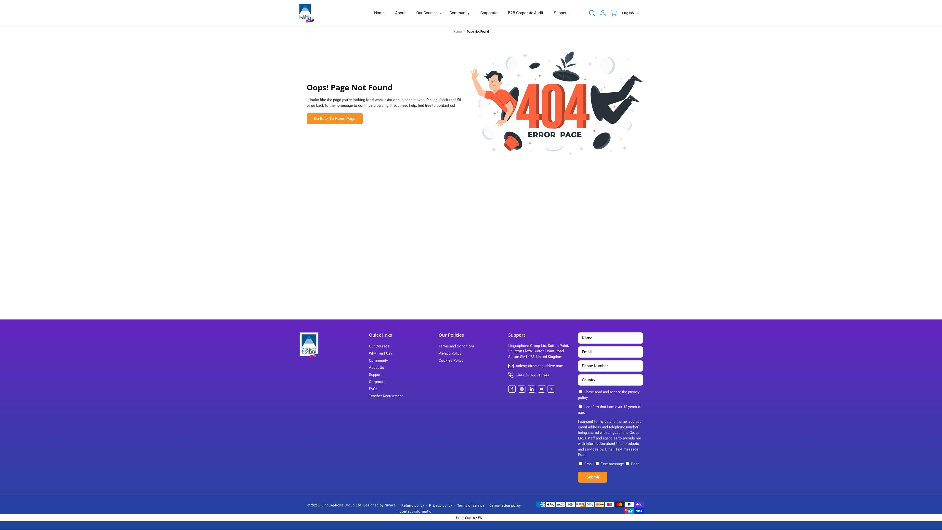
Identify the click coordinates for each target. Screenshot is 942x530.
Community (378, 360)
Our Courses (379, 346)
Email (589, 464)
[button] (427, 13)
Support (375, 374)
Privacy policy (440, 505)
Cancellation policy (505, 505)
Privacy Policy (450, 353)
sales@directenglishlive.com (539, 366)
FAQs (373, 389)
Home (457, 31)
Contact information (416, 511)
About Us (376, 367)
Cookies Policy (451, 360)
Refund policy (412, 505)
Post (634, 464)
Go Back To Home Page (334, 118)
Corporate (377, 382)
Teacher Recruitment (386, 396)
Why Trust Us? (380, 353)
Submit (593, 477)
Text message (612, 464)
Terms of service (470, 505)
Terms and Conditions (457, 346)
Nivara (390, 505)
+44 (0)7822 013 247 (532, 375)
